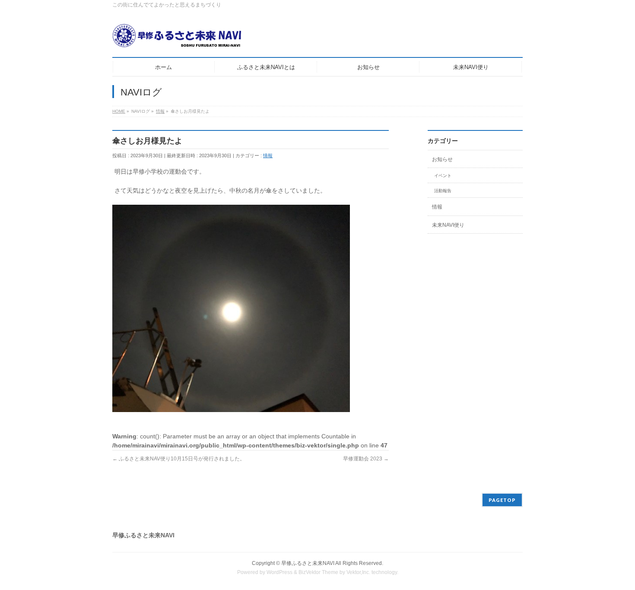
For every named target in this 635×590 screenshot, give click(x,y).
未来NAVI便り (448, 225)
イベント (442, 175)
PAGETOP (502, 500)
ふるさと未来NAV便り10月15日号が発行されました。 (178, 459)
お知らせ (442, 159)
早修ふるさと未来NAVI (307, 563)
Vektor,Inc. (358, 572)
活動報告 (442, 190)
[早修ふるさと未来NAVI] (177, 38)
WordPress (279, 572)
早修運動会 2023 (366, 459)
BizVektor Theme (318, 572)
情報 (268, 155)
